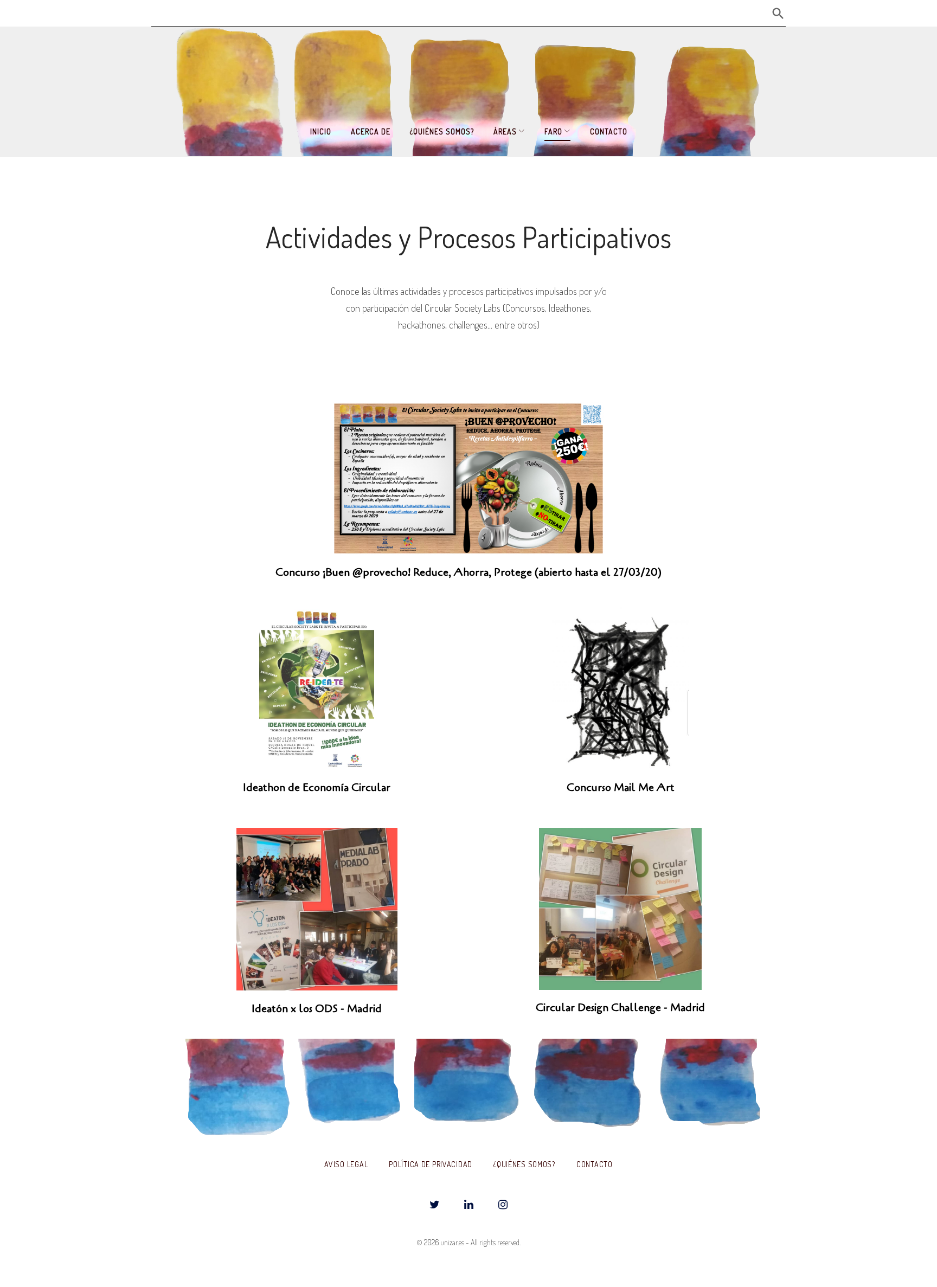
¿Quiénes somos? (442, 131)
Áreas (505, 131)
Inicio (320, 131)
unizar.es (452, 1242)
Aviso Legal (346, 1164)
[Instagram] (502, 1205)
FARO (553, 131)
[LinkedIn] (468, 1205)
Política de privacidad (430, 1164)
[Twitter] (434, 1205)
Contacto (608, 131)
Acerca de (370, 131)
